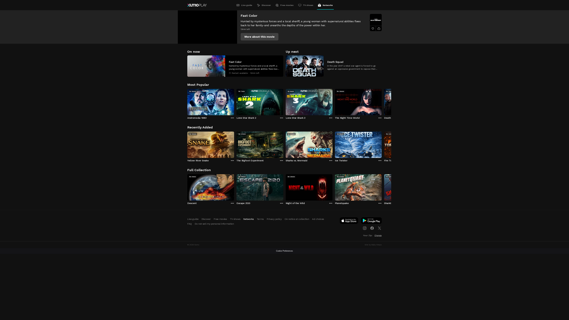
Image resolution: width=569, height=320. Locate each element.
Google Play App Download (371, 221)
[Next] (381, 101)
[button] (259, 36)
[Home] (197, 5)
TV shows (308, 5)
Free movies (287, 5)
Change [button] (378, 235)
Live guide (246, 5)
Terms (260, 219)
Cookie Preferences (284, 251)
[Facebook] (372, 228)
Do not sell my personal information (214, 223)
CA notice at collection (297, 219)
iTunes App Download (349, 221)
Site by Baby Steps (373, 245)
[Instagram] (364, 228)
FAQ (189, 223)
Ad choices (318, 219)
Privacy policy (274, 219)
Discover (266, 5)
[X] (379, 228)
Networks (328, 5)
